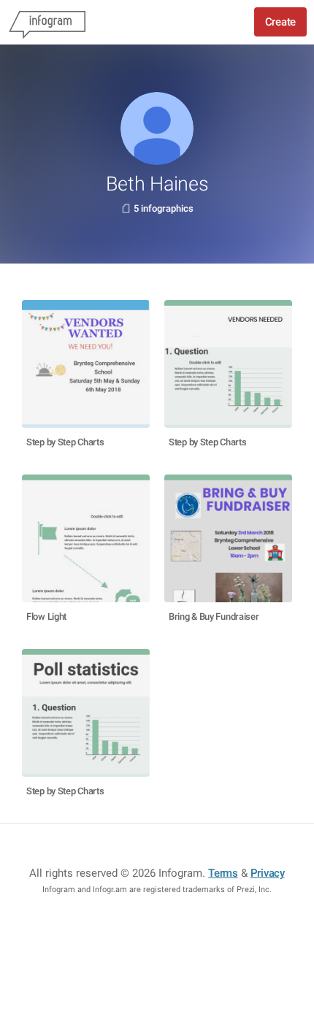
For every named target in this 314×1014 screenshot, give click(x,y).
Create (280, 21)
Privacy (267, 873)
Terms (223, 873)
